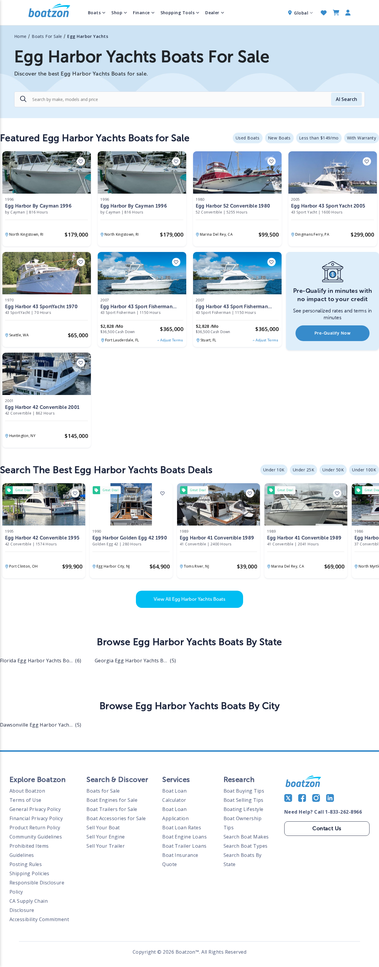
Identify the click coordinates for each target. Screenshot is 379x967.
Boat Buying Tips (244, 791)
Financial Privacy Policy (36, 818)
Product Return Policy (34, 827)
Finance (141, 12)
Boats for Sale (103, 791)
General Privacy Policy (35, 809)
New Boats (279, 138)
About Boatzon (27, 791)
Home (20, 36)
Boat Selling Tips (244, 800)
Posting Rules (25, 864)
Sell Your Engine (105, 836)
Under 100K (364, 470)
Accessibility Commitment (39, 919)
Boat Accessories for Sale (116, 818)
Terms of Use (25, 800)
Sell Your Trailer (105, 846)
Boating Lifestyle (244, 809)
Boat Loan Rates (181, 827)
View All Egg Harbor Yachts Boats (189, 599)
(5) (135, 660)
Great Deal (23, 490)
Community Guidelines (35, 836)
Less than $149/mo (319, 138)
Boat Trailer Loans (184, 846)
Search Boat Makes (246, 836)
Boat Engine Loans (184, 836)
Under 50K (333, 470)
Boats (94, 12)
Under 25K (303, 470)
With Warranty (361, 138)
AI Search (346, 99)
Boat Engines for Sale (111, 800)
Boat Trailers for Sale (111, 809)
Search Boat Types (246, 846)
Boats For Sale (47, 36)
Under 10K (274, 470)
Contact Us (326, 828)
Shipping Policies (29, 873)
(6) (40, 660)
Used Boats (248, 138)
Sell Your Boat (103, 827)
